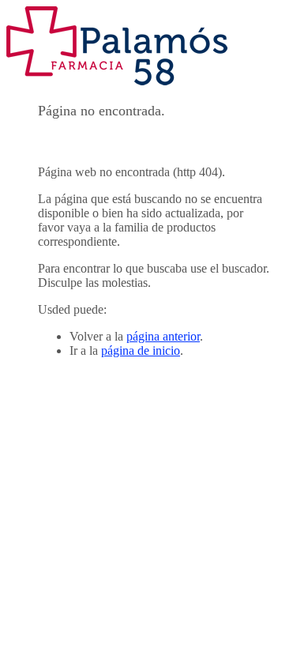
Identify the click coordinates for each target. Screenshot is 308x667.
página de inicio (140, 350)
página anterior (163, 336)
